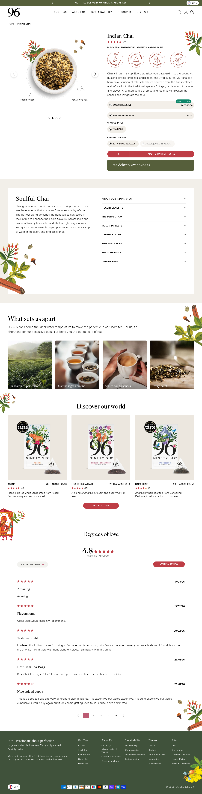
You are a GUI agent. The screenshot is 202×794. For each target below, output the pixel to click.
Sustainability (131, 745)
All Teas (81, 745)
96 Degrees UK (185, 787)
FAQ (174, 745)
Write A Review (169, 564)
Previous (14, 74)
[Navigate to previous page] (78, 715)
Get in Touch (178, 750)
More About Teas (157, 754)
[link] (180, 12)
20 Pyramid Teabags (124, 144)
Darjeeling (141, 484)
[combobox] (32, 564)
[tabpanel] (54, 71)
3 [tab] (56, 118)
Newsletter (154, 759)
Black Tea (82, 750)
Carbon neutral (132, 759)
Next (95, 74)
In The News (155, 763)
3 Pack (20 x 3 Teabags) (158, 144)
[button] (60, 12)
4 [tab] (60, 118)
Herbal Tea (83, 763)
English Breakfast (82, 484)
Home (11, 24)
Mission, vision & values (109, 750)
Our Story (106, 745)
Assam (11, 484)
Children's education (111, 756)
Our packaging (132, 750)
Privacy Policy (178, 759)
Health (152, 745)
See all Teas (101, 505)
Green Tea (83, 759)
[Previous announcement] (53, 3)
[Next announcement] (148, 3)
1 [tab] (48, 118)
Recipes (152, 750)
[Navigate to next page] (124, 715)
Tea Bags (118, 129)
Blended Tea (84, 754)
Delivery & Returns (181, 754)
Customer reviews (110, 761)
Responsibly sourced (135, 754)
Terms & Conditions (181, 763)
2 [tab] (52, 118)
